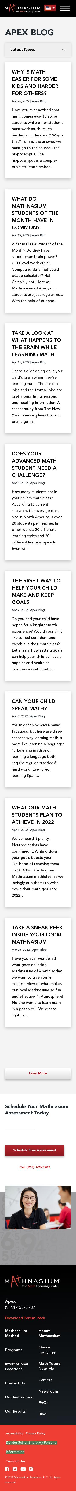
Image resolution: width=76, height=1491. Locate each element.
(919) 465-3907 (20, 1307)
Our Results (15, 1411)
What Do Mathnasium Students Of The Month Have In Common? (35, 213)
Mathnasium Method (16, 1333)
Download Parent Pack (25, 1318)
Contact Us (15, 1383)
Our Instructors (19, 1397)
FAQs (44, 1403)
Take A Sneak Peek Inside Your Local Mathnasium (37, 935)
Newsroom (48, 1391)
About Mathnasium (50, 1333)
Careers (45, 1380)
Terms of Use (15, 1461)
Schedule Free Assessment (34, 1150)
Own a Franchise (47, 1350)
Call (34, 1167)
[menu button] (50, 8)
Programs (13, 1350)
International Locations (16, 1366)
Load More (38, 1073)
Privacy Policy (35, 1433)
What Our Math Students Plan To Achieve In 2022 (37, 815)
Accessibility (14, 1433)
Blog (42, 1414)
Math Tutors (50, 1366)
